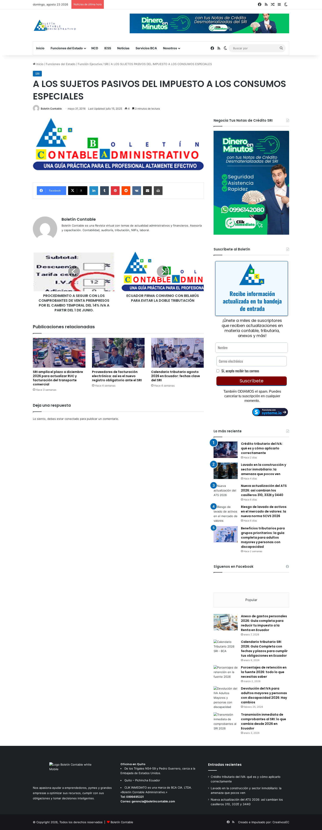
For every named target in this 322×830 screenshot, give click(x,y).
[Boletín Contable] (54, 25)
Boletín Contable (51, 108)
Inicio (40, 48)
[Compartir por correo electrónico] (147, 190)
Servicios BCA (146, 48)
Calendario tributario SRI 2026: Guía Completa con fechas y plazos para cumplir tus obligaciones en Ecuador (264, 649)
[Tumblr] (104, 190)
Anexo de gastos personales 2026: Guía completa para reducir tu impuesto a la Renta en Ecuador (264, 623)
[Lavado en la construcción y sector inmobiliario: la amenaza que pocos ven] (226, 471)
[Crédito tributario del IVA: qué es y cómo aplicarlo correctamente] (226, 450)
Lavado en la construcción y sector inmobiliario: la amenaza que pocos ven (263, 469)
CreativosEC (280, 822)
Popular (251, 600)
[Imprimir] (158, 190)
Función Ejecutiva (90, 64)
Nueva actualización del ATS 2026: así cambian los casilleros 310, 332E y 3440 (264, 490)
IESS (107, 48)
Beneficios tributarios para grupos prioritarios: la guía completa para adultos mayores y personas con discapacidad (263, 537)
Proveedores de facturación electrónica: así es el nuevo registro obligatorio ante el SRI (117, 376)
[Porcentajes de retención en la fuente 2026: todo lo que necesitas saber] (226, 673)
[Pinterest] (115, 190)
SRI (106, 64)
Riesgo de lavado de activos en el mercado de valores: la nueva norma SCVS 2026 (264, 511)
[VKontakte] (136, 190)
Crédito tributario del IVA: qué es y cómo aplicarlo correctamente (262, 448)
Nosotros (170, 48)
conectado (72, 418)
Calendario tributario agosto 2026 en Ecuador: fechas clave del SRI (175, 376)
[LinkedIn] (93, 190)
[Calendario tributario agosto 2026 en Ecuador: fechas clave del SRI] (177, 352)
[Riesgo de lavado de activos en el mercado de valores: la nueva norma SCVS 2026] (226, 514)
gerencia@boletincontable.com (153, 801)
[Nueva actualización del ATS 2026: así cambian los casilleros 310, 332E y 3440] (226, 492)
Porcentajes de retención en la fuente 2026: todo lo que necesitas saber (264, 672)
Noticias (123, 48)
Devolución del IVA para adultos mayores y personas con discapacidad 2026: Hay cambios (264, 695)
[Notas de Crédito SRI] (251, 233)
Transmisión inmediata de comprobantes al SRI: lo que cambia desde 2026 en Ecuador (263, 721)
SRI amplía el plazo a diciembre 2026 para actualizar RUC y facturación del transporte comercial (58, 378)
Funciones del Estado (67, 48)
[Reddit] (126, 190)
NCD (94, 48)
